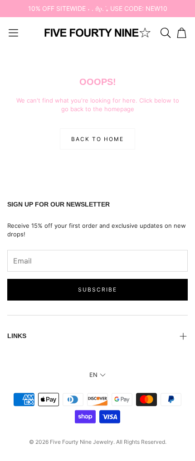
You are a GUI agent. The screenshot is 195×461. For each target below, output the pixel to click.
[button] (13, 32)
